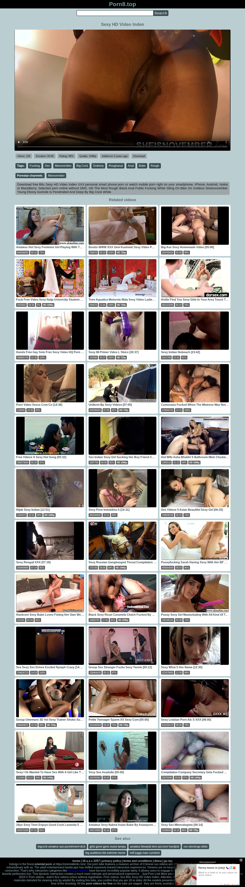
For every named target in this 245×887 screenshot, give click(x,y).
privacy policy (111, 860)
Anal (131, 165)
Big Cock (82, 165)
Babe (142, 165)
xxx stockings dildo (195, 846)
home (76, 860)
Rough (155, 165)
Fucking (35, 165)
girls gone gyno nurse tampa (108, 846)
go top (168, 860)
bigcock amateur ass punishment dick (61, 846)
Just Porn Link (151, 873)
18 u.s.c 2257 (91, 860)
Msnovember (63, 165)
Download (139, 156)
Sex (47, 165)
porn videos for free (99, 883)
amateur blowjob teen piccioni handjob (154, 846)
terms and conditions (137, 860)
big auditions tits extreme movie (105, 852)
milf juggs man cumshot (145, 852)
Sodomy (98, 165)
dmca (158, 860)
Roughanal (116, 165)
